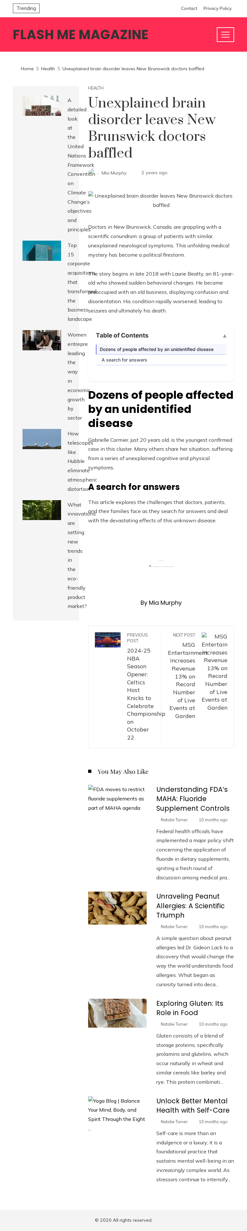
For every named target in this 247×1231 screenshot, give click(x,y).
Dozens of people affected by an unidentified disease (157, 349)
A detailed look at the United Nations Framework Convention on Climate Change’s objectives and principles (81, 165)
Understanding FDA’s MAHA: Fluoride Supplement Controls (193, 799)
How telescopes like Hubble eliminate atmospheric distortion (82, 461)
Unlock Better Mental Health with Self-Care (193, 1105)
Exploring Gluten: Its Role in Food (189, 1008)
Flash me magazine (81, 35)
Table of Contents (122, 335)
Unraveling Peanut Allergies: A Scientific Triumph (190, 905)
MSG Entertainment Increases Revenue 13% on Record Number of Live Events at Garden (188, 675)
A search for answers (124, 360)
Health (96, 88)
